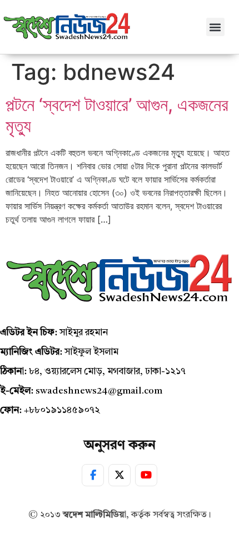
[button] (215, 27)
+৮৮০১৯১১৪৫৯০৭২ (62, 410)
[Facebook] (93, 475)
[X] (119, 475)
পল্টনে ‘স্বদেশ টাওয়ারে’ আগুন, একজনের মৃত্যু (117, 115)
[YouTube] (146, 475)
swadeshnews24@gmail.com (99, 391)
